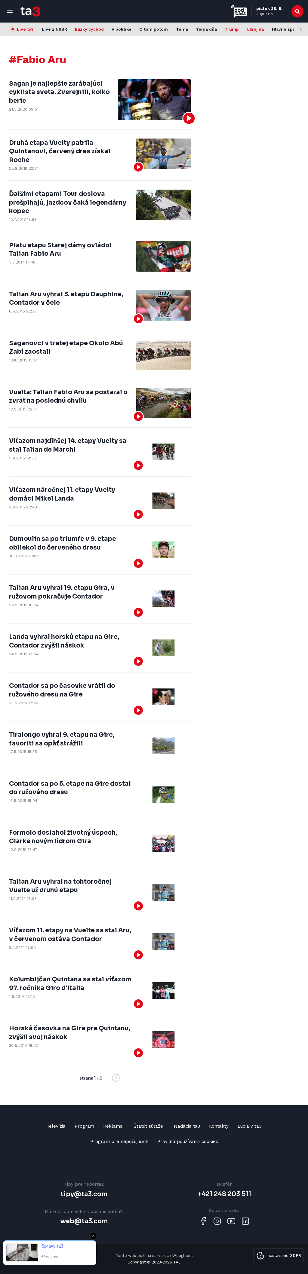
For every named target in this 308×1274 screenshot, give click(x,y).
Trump (232, 29)
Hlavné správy (287, 29)
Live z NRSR (54, 29)
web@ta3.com (84, 1221)
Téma (182, 29)
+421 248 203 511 (224, 1194)
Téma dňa (206, 29)
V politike (121, 29)
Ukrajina (255, 29)
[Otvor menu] (10, 11)
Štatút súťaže (148, 1126)
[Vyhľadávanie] (297, 11)
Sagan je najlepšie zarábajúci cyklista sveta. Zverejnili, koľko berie (59, 92)
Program (84, 1126)
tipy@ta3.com (83, 1194)
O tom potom (153, 29)
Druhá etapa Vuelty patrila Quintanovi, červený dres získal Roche (59, 151)
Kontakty (219, 1126)
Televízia (56, 1126)
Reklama (113, 1126)
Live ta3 (25, 29)
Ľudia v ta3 (249, 1126)
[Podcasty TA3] (239, 11)
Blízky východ (89, 29)
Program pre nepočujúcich (119, 1141)
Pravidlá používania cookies (187, 1141)
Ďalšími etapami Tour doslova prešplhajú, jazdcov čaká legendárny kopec (67, 202)
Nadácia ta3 (187, 1126)
